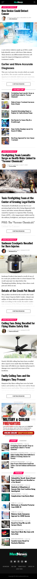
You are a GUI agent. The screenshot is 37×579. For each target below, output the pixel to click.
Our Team (13, 566)
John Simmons (13, 19)
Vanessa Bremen (13, 331)
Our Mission (6, 566)
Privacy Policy (22, 566)
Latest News (19, 569)
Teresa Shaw (12, 166)
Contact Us (31, 566)
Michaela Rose (13, 251)
